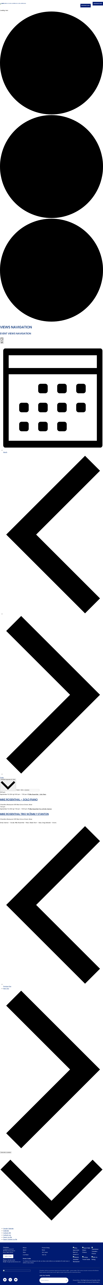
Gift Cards (45, 1252)
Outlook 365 (7, 1233)
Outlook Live (7, 1235)
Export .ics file (7, 1237)
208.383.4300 (11, 1260)
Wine (24, 1252)
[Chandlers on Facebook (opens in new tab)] (5, 1279)
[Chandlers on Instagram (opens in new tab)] (10, 1279)
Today (2, 777)
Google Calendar (8, 1228)
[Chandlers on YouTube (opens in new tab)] (16, 1279)
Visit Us (44, 1255)
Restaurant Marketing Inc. (93, 1282)
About (24, 1250)
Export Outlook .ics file (10, 1239)
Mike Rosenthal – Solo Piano (19, 799)
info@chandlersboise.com (14, 1261)
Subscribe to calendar (6, 1152)
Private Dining (45, 1247)
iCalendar (6, 1231)
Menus (24, 1247)
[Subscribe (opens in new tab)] (66, 1280)
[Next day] (53, 774)
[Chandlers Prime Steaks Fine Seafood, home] (16, 1273)
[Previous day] (53, 614)
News (43, 1250)
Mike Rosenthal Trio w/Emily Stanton (24, 814)
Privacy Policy (76, 1280)
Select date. (20, 790)
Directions (8, 1257)
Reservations (86, 6)
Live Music (26, 1255)
